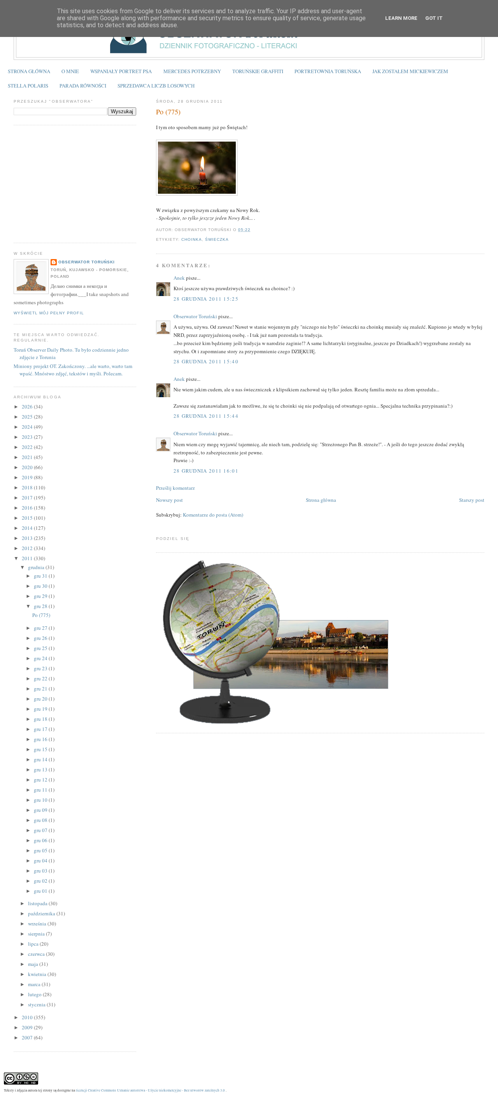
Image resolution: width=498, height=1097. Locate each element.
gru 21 (41, 688)
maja (33, 963)
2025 (28, 416)
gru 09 (41, 809)
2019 (28, 477)
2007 (28, 1037)
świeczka (217, 239)
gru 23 (41, 668)
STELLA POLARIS (28, 85)
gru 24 (41, 658)
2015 (28, 517)
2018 (28, 487)
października (42, 913)
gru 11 (41, 789)
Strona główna (321, 499)
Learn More (401, 18)
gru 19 (41, 708)
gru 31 (41, 575)
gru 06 (41, 840)
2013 (28, 537)
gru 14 (41, 759)
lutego (35, 994)
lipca (34, 943)
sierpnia (37, 933)
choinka (191, 239)
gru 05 (41, 850)
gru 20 (41, 698)
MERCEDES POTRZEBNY (192, 71)
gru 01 (41, 890)
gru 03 (41, 870)
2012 (28, 548)
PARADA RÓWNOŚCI (83, 85)
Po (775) (168, 111)
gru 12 (41, 779)
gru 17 (41, 729)
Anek (179, 277)
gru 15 (41, 749)
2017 (28, 497)
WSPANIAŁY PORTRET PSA (121, 71)
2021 (28, 457)
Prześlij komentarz (175, 487)
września (37, 923)
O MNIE (70, 71)
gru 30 (41, 585)
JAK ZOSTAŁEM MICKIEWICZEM (410, 71)
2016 (28, 507)
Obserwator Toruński (195, 316)
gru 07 (41, 830)
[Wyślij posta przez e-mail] (253, 230)
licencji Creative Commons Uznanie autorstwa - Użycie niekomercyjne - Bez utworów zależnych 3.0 (150, 1090)
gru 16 (41, 739)
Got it (434, 18)
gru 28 (41, 606)
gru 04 (41, 860)
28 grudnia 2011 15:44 (206, 415)
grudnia (37, 567)
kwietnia (37, 974)
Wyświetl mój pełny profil (49, 313)
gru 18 (41, 718)
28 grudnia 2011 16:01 (206, 470)
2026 (28, 406)
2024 (28, 426)
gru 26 (41, 637)
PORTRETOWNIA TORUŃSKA (328, 71)
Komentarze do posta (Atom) (213, 514)
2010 (28, 1017)
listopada (38, 903)
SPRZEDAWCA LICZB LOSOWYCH (156, 85)
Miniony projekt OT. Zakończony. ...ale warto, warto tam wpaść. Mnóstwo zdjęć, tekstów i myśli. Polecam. (73, 370)
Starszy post (471, 499)
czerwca (37, 953)
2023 (28, 436)
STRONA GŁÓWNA (29, 71)
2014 (28, 527)
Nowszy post (169, 499)
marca (35, 984)
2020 (28, 467)
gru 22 (41, 678)
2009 (28, 1027)
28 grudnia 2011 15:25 (206, 298)
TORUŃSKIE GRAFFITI (257, 71)
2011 (28, 558)
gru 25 (41, 648)
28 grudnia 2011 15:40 (206, 361)
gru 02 (41, 880)
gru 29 (41, 595)
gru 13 (41, 769)
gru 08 (41, 820)
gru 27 (41, 627)
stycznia (37, 1004)
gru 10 (41, 799)
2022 (28, 446)
